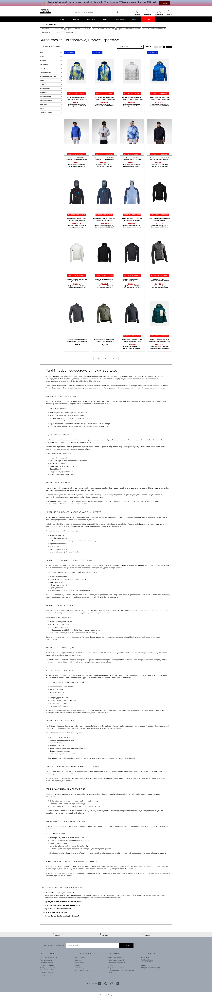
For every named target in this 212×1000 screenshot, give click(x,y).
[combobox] (93, 12)
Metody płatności (46, 963)
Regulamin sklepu (115, 958)
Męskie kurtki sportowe (154, 29)
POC (127, 869)
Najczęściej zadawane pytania (51, 975)
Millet (121, 869)
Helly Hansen (90, 869)
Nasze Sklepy (80, 958)
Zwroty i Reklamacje (47, 965)
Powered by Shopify (106, 995)
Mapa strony (79, 968)
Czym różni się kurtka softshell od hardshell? (62, 905)
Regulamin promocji (116, 968)
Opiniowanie (112, 965)
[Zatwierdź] (117, 12)
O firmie (78, 960)
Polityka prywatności (116, 960)
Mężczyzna (70, 33)
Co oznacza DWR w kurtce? (55, 912)
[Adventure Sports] (45, 11)
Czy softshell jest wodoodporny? (57, 909)
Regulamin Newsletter (116, 963)
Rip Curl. (132, 869)
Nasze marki (79, 963)
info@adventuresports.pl (150, 968)
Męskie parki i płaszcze (51, 33)
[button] (130, 47)
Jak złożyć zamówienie (48, 958)
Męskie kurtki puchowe (103, 29)
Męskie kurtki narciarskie (78, 29)
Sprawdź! (164, 3)
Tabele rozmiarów (47, 972)
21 (113, 358)
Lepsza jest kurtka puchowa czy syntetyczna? (62, 902)
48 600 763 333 (147, 960)
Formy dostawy (46, 960)
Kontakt (78, 965)
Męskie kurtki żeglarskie (129, 29)
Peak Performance (103, 869)
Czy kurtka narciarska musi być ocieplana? (61, 916)
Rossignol (115, 869)
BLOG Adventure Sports (84, 970)
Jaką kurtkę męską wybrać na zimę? (59, 893)
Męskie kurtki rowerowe (52, 29)
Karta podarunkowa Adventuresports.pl (47, 969)
